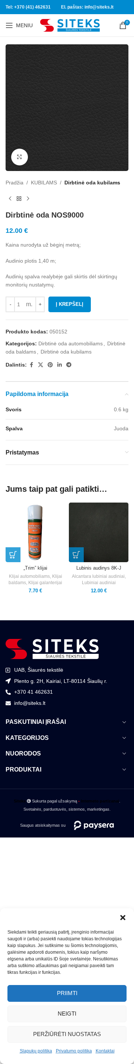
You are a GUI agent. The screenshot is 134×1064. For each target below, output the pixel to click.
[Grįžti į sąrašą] (19, 198)
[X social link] (40, 365)
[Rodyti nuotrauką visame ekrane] (19, 157)
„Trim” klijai (35, 568)
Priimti (67, 993)
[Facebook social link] (31, 365)
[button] (123, 917)
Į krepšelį (69, 304)
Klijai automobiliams (29, 576)
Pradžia (14, 183)
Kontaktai (105, 1051)
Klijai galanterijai (45, 582)
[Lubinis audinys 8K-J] (98, 532)
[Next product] (27, 198)
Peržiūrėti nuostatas (67, 1034)
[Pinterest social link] (50, 365)
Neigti (67, 1013)
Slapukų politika (36, 1051)
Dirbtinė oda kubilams (92, 183)
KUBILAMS (44, 183)
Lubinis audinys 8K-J (98, 568)
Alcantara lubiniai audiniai (98, 576)
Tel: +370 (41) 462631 (28, 7)
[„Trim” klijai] (35, 532)
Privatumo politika (74, 1051)
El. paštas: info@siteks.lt (87, 7)
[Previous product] (10, 198)
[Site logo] (70, 25)
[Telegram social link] (69, 365)
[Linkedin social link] (59, 365)
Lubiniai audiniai (99, 582)
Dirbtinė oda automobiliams (70, 343)
